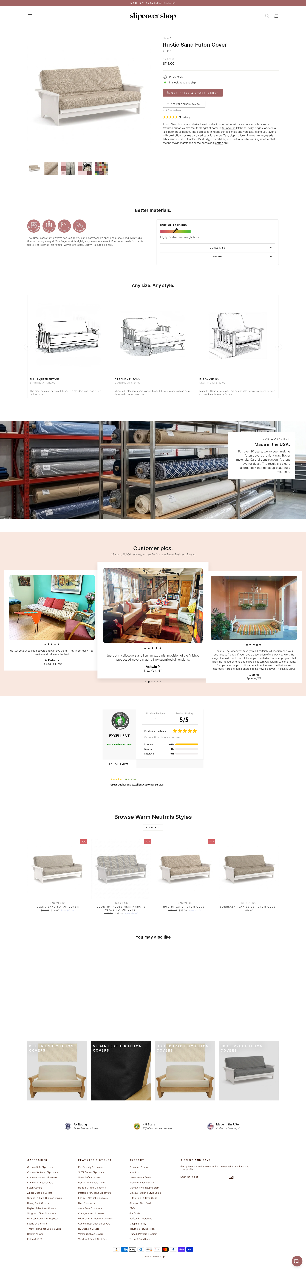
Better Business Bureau (86, 1128)
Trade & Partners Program (143, 1234)
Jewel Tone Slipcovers (90, 1208)
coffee (219, 143)
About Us (134, 1172)
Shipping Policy (137, 1223)
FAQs (132, 1208)
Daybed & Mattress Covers (41, 1208)
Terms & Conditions (140, 1239)
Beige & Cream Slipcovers (92, 1187)
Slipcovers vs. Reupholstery (144, 1187)
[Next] (279, 347)
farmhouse (229, 128)
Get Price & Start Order (195, 92)
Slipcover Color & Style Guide (145, 1193)
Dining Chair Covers (38, 1203)
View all (153, 827)
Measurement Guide (140, 1177)
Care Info (218, 256)
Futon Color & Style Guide (143, 1198)
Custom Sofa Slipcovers (40, 1167)
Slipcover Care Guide (140, 1203)
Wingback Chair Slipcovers (41, 1213)
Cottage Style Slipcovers (91, 1213)
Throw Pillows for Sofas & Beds (44, 1228)
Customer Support (139, 1167)
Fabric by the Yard (37, 1223)
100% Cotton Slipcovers (91, 1172)
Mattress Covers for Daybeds (43, 1218)
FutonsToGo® (34, 1239)
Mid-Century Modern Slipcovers (95, 1218)
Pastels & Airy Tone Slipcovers (94, 1193)
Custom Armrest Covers (40, 1182)
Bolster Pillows (35, 1234)
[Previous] (27, 347)
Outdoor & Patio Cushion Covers (45, 1198)
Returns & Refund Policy (142, 1228)
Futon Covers (34, 1187)
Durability (217, 247)
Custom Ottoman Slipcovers (42, 1177)
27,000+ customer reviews (157, 1128)
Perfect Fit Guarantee (140, 1218)
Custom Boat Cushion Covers (94, 1223)
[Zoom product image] (89, 97)
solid (200, 131)
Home (166, 38)
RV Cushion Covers (88, 1228)
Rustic (166, 124)
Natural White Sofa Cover (91, 1182)
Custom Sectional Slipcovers (42, 1172)
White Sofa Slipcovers (90, 1177)
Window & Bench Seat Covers (94, 1239)
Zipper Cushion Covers (39, 1193)
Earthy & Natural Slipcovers (93, 1198)
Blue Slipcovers (86, 1203)
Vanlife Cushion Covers (90, 1234)
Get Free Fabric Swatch (186, 104)
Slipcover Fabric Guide (141, 1182)
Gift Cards (134, 1213)
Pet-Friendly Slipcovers (90, 1167)
